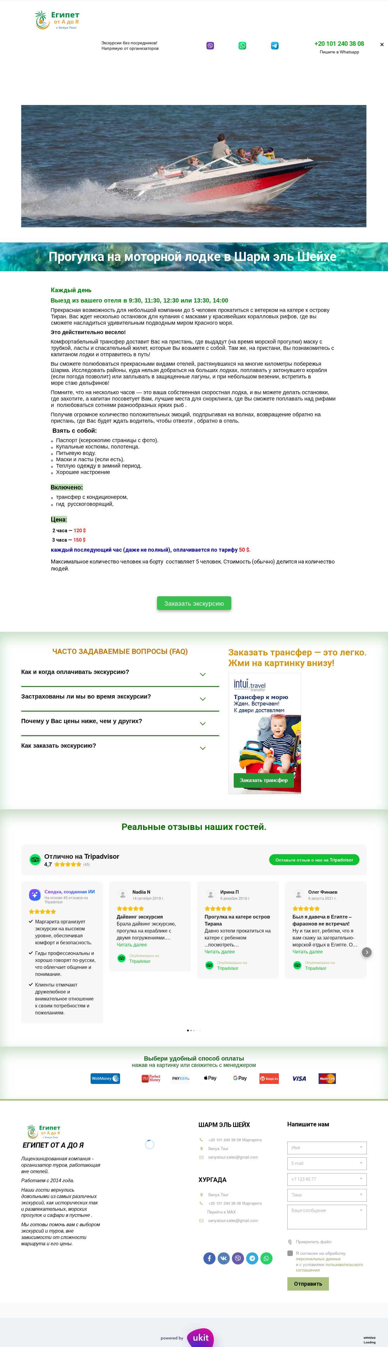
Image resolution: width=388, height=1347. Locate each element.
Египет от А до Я (54, 1145)
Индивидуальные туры (218, 19)
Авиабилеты (268, 19)
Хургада (169, 19)
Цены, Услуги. (308, 19)
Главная (92, 19)
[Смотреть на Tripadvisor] (123, 895)
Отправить (308, 1284)
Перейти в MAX (221, 1212)
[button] (21, 952)
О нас (340, 19)
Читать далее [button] (132, 944)
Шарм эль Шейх (129, 19)
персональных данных (318, 1258)
